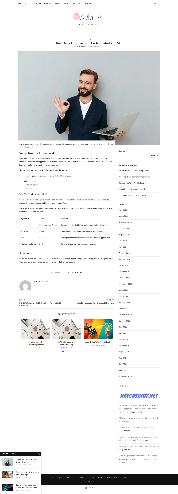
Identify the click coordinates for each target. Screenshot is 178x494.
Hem (19, 4)
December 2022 (125, 309)
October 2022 (124, 321)
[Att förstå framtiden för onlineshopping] (66, 329)
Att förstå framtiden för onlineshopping (66, 343)
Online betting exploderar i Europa (132, 195)
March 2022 (123, 333)
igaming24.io (137, 412)
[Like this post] (70, 273)
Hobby (57, 4)
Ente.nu (124, 418)
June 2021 (123, 364)
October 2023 (124, 278)
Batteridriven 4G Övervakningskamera (35, 343)
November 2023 (125, 272)
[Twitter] (82, 25)
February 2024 (125, 253)
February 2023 (124, 296)
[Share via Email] (81, 273)
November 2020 (125, 377)
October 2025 (124, 229)
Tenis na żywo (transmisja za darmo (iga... (27, 473)
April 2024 (123, 247)
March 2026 (123, 216)
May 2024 (123, 241)
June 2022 (123, 327)
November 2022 (125, 315)
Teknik (65, 4)
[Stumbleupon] (98, 25)
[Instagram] (85, 25)
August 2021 (124, 352)
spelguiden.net (124, 450)
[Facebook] (79, 25)
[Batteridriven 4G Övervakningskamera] (35, 329)
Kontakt (88, 4)
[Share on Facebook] (72, 273)
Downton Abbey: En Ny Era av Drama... (26, 460)
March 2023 (123, 290)
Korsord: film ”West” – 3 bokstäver (98, 342)
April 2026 (123, 210)
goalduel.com (124, 459)
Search (122, 151)
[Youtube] (92, 25)
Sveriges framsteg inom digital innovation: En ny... (27, 486)
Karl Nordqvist (80, 47)
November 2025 (125, 222)
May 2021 (123, 370)
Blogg (27, 4)
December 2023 (125, 266)
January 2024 (124, 259)
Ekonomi (37, 4)
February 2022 (125, 340)
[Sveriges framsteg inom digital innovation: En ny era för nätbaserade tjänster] (7, 487)
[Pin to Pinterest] (78, 273)
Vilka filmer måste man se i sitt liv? (133, 189)
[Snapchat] (95, 25)
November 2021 (125, 346)
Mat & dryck (76, 4)
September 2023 (125, 284)
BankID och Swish (149, 405)
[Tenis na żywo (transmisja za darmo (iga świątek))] (7, 474)
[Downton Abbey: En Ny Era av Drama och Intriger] (7, 462)
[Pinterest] (88, 25)
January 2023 (124, 303)
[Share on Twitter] (75, 273)
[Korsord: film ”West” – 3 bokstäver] (98, 329)
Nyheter (47, 4)
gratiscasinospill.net (147, 440)
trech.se (127, 431)
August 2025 (124, 235)
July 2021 (123, 358)
